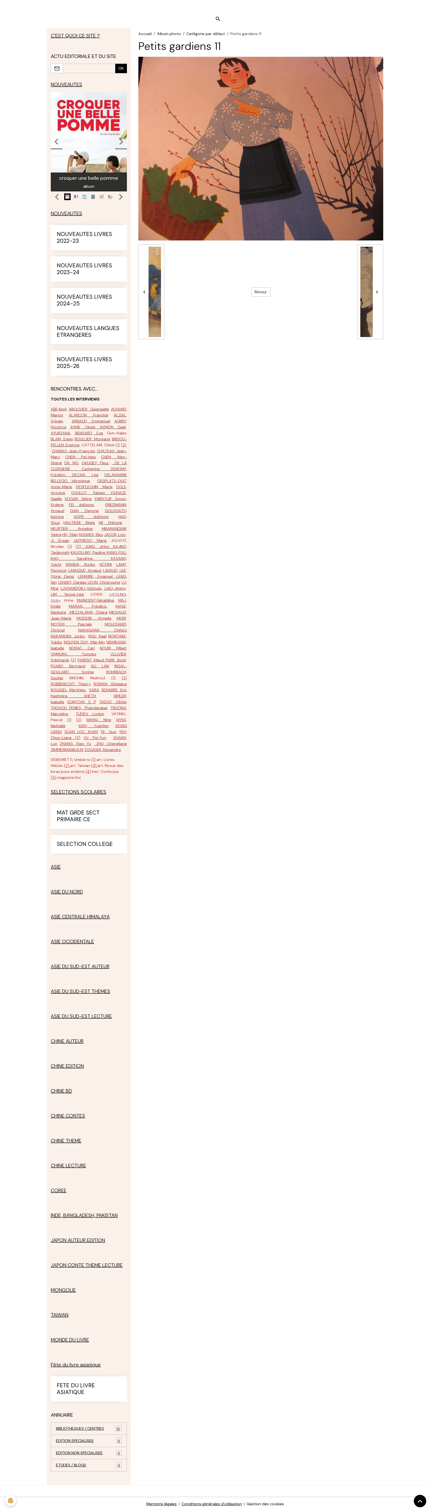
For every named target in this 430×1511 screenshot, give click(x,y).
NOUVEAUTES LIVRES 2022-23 (84, 237)
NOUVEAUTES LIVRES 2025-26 (84, 363)
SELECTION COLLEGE (85, 844)
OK (121, 68)
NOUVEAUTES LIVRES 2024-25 (84, 300)
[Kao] (102, 558)
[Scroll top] (420, 1501)
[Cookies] (10, 1500)
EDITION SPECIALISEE (88, 1440)
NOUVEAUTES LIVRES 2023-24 (84, 269)
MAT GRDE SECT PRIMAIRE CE (78, 816)
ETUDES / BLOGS (88, 1465)
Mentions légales (161, 1504)
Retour (261, 291)
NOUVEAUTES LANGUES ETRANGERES (88, 332)
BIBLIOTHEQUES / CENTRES (88, 1428)
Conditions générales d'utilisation (211, 1504)
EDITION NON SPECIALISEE (88, 1452)
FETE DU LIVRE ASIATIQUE (76, 1389)
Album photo (169, 33)
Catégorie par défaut (205, 33)
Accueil (145, 33)
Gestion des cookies (265, 1504)
